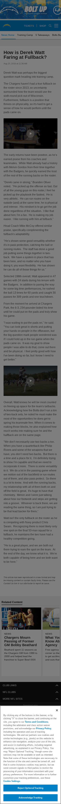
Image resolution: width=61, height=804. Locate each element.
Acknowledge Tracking (31, 797)
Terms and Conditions (35, 725)
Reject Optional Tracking (30, 788)
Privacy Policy (27, 731)
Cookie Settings (11, 781)
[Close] (57, 713)
